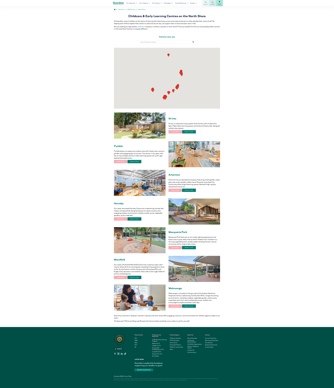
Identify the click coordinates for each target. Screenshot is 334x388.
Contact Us (190, 350)
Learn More (175, 131)
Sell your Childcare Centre (193, 347)
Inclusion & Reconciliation (191, 341)
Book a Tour (189, 131)
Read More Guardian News (143, 369)
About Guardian (192, 338)
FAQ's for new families (176, 347)
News (171, 349)
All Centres (121, 9)
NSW (136, 340)
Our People (155, 356)
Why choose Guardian (211, 340)
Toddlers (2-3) (156, 345)
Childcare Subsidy (175, 338)
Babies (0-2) (156, 343)
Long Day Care (156, 351)
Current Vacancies (210, 338)
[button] (168, 55)
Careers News (209, 347)
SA (135, 347)
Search (206, 3)
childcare (140, 27)
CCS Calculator (174, 340)
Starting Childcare (175, 345)
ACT (136, 345)
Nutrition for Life (157, 354)
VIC (136, 338)
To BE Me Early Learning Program (159, 340)
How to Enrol (173, 342)
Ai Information (191, 352)
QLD (136, 342)
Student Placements (211, 345)
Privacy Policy (127, 376)
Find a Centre (219, 3)
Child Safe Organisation (194, 344)
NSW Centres (131, 9)
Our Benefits (209, 342)
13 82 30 (213, 3)
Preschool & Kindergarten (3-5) (158, 348)
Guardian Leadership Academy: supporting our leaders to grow (149, 364)
